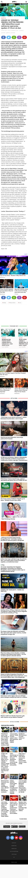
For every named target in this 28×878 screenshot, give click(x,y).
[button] (1, 335)
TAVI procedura (12, 302)
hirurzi (19, 302)
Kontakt (14, 842)
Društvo (3, 18)
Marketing (14, 845)
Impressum (14, 848)
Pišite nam (14, 854)
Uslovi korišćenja (14, 851)
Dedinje (4, 302)
